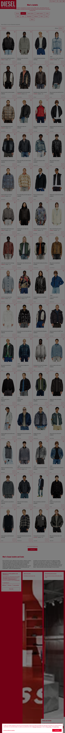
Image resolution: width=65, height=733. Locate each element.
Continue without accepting (9, 730)
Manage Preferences (37, 726)
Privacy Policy (48, 726)
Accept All (57, 730)
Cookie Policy (56, 726)
